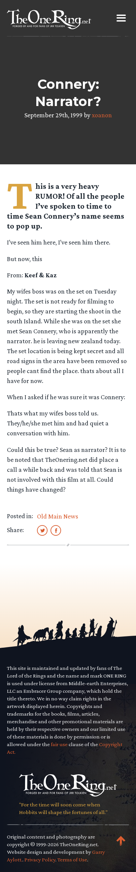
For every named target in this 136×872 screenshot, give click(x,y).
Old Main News (57, 516)
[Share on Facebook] (56, 530)
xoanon (102, 115)
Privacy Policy (39, 859)
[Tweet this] (42, 530)
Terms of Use (72, 859)
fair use (59, 744)
